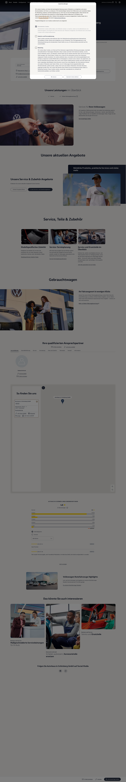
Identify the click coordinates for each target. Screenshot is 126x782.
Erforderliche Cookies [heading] (43, 26)
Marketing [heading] (40, 47)
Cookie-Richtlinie (43, 18)
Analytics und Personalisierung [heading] (46, 36)
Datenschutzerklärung (59, 18)
